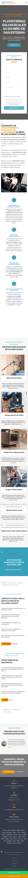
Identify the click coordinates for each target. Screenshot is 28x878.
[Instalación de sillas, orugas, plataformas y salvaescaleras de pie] (14, 853)
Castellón (3, 834)
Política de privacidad (14, 104)
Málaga (7, 838)
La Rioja (19, 836)
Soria (5, 840)
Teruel (14, 840)
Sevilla (25, 838)
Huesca (15, 836)
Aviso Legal (14, 860)
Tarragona (9, 840)
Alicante (18, 830)
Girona (19, 834)
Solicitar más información (11, 643)
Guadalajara (5, 836)
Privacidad (14, 863)
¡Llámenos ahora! (8, 700)
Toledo (17, 840)
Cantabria (23, 832)
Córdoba (15, 834)
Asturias (4, 832)
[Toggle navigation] (26, 2)
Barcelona (9, 832)
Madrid (2, 838)
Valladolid (9, 843)
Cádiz (18, 832)
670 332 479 (16, 797)
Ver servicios (13, 45)
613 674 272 (17, 799)
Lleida (23, 836)
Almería (23, 830)
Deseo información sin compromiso (14, 771)
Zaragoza (19, 843)
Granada (24, 834)
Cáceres (14, 832)
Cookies (14, 865)
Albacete (13, 830)
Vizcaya (14, 843)
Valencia (22, 840)
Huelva (10, 836)
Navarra (16, 838)
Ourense (21, 838)
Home (14, 858)
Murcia (11, 838)
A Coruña (5, 830)
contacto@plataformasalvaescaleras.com (14, 809)
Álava (9, 830)
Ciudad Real (9, 834)
